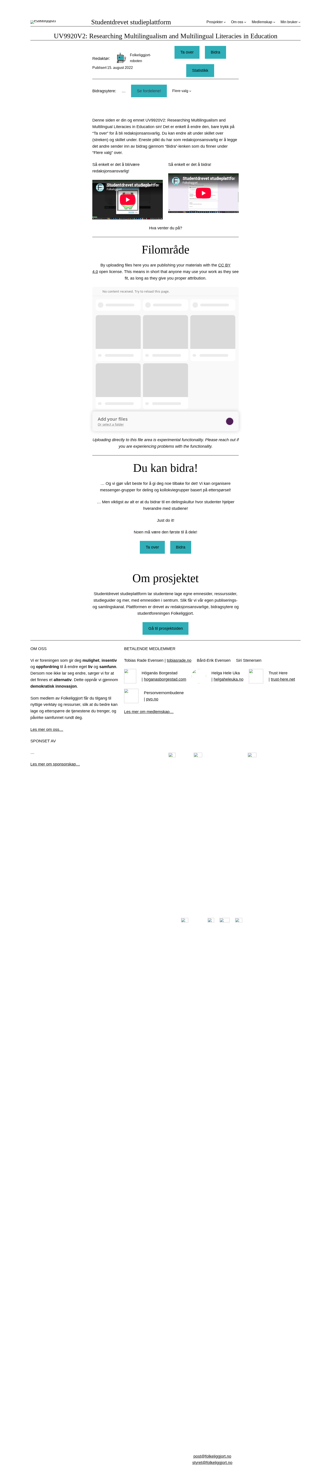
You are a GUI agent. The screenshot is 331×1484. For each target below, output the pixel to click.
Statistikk (200, 70)
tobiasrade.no (179, 660)
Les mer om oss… (46, 729)
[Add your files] (229, 421)
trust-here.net (283, 679)
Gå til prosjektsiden (165, 628)
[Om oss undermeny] (245, 22)
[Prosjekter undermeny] (225, 22)
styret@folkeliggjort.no (212, 1462)
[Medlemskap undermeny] (274, 22)
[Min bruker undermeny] (299, 22)
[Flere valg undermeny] (190, 91)
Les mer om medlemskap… (149, 711)
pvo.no (152, 699)
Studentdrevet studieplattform (131, 22)
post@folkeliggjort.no (212, 1456)
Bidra (215, 52)
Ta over (187, 52)
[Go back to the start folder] (99, 291)
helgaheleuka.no (228, 679)
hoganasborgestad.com (165, 679)
